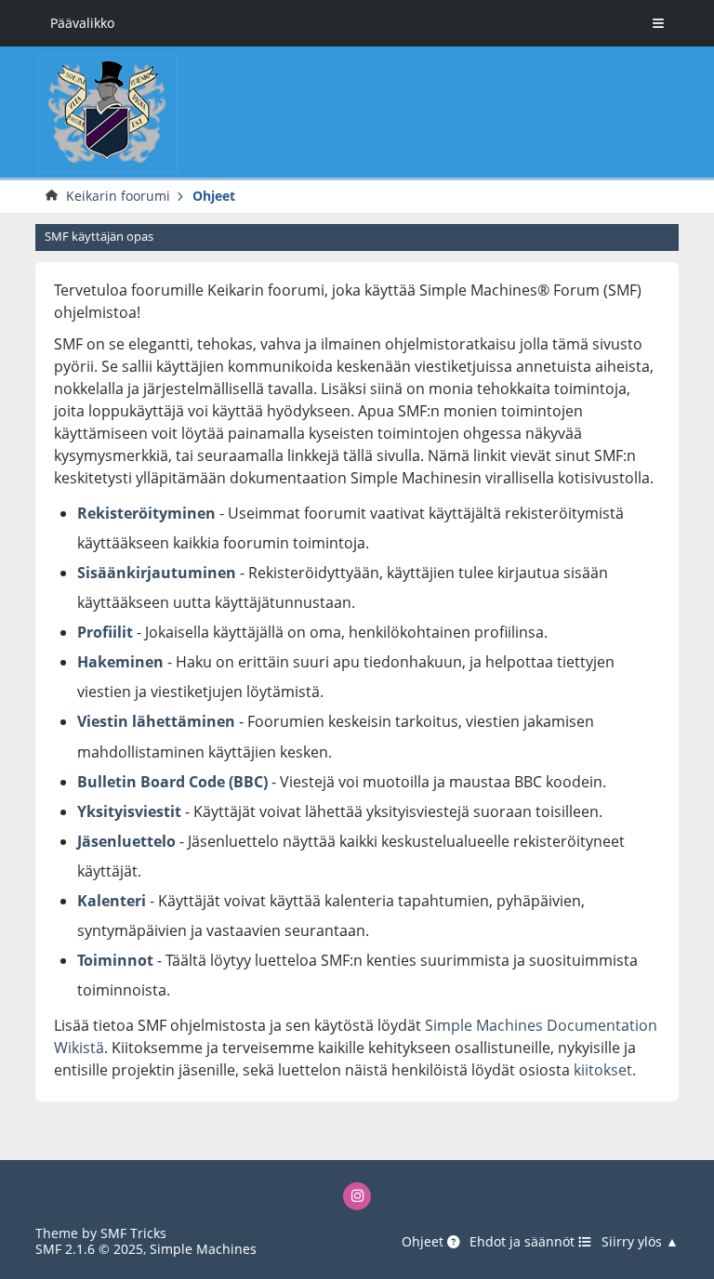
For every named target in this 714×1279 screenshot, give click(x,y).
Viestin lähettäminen (156, 721)
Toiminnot (115, 960)
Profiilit (105, 632)
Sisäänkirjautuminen (156, 572)
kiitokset (603, 1070)
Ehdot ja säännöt (523, 1241)
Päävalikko (82, 23)
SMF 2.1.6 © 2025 (89, 1249)
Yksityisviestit (129, 811)
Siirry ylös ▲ (640, 1241)
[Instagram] (357, 1196)
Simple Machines (203, 1249)
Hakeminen (120, 662)
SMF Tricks (133, 1233)
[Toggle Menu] (658, 23)
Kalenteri (111, 900)
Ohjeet (424, 1241)
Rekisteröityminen (146, 513)
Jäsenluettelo (126, 841)
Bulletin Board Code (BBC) (174, 781)
